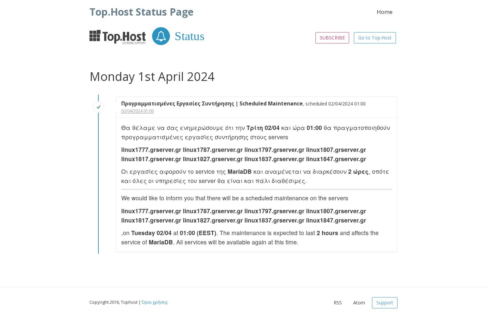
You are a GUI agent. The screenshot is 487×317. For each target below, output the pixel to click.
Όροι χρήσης (155, 302)
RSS (338, 302)
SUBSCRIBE (332, 37)
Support (384, 302)
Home (385, 12)
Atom (359, 302)
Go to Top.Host (375, 37)
